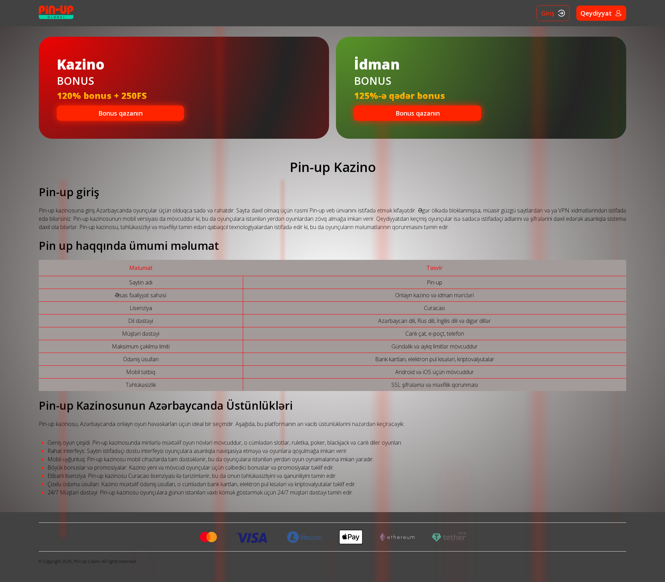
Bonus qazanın (120, 113)
